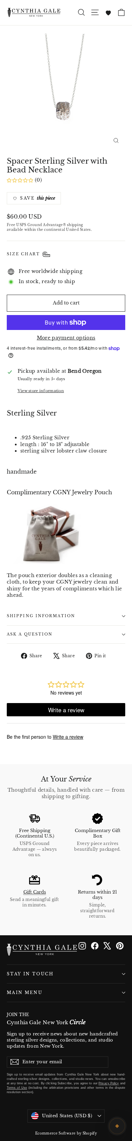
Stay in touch (30, 974)
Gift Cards (34, 892)
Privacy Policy (108, 1083)
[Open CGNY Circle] (117, 1126)
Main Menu (24, 992)
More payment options (66, 338)
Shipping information (41, 616)
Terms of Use (17, 1087)
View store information (41, 390)
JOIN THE (46, 1019)
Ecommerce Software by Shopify (66, 1133)
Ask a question (29, 634)
